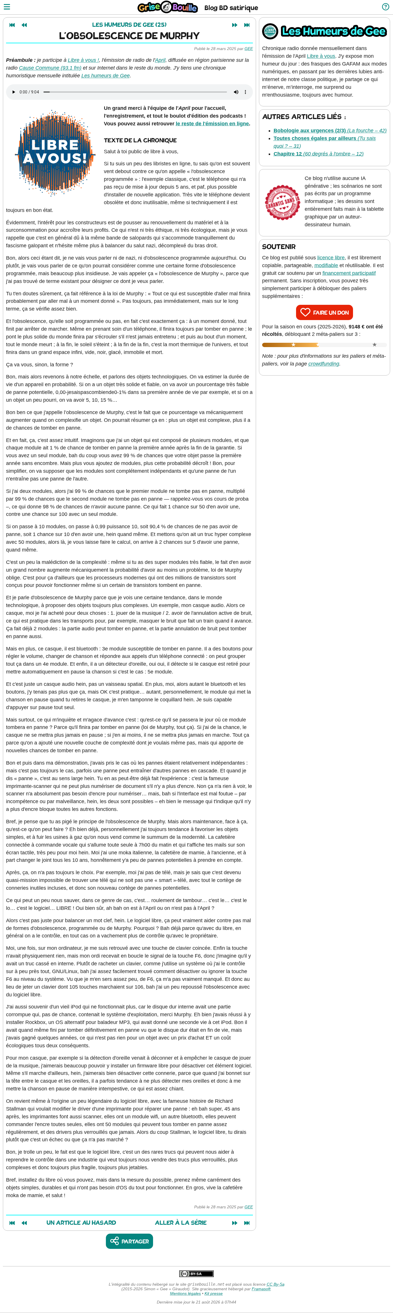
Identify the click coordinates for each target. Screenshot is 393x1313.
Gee (249, 48)
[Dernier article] (246, 25)
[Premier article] (12, 25)
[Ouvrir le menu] (7, 7)
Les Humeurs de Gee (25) (129, 25)
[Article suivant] (234, 25)
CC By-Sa (276, 1284)
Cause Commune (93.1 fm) (50, 68)
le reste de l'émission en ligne (212, 124)
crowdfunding (323, 364)
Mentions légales (185, 1293)
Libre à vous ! (83, 60)
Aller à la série (181, 1223)
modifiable (326, 265)
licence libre (331, 258)
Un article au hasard (81, 1223)
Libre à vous (321, 56)
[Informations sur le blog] (385, 7)
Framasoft (261, 1289)
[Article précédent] (24, 25)
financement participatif (349, 273)
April (160, 60)
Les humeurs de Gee (105, 76)
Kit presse (214, 1293)
